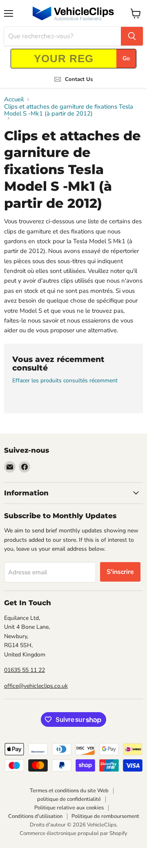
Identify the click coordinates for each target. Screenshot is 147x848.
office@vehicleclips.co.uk (36, 686)
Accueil (14, 99)
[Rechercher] (132, 36)
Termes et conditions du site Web (69, 790)
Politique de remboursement (105, 816)
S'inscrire (120, 571)
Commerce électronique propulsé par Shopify (73, 833)
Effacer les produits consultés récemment (65, 380)
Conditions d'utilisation (35, 816)
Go (126, 58)
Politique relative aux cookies (69, 807)
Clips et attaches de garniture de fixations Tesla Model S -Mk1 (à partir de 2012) (68, 110)
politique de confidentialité (69, 799)
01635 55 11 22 (24, 670)
